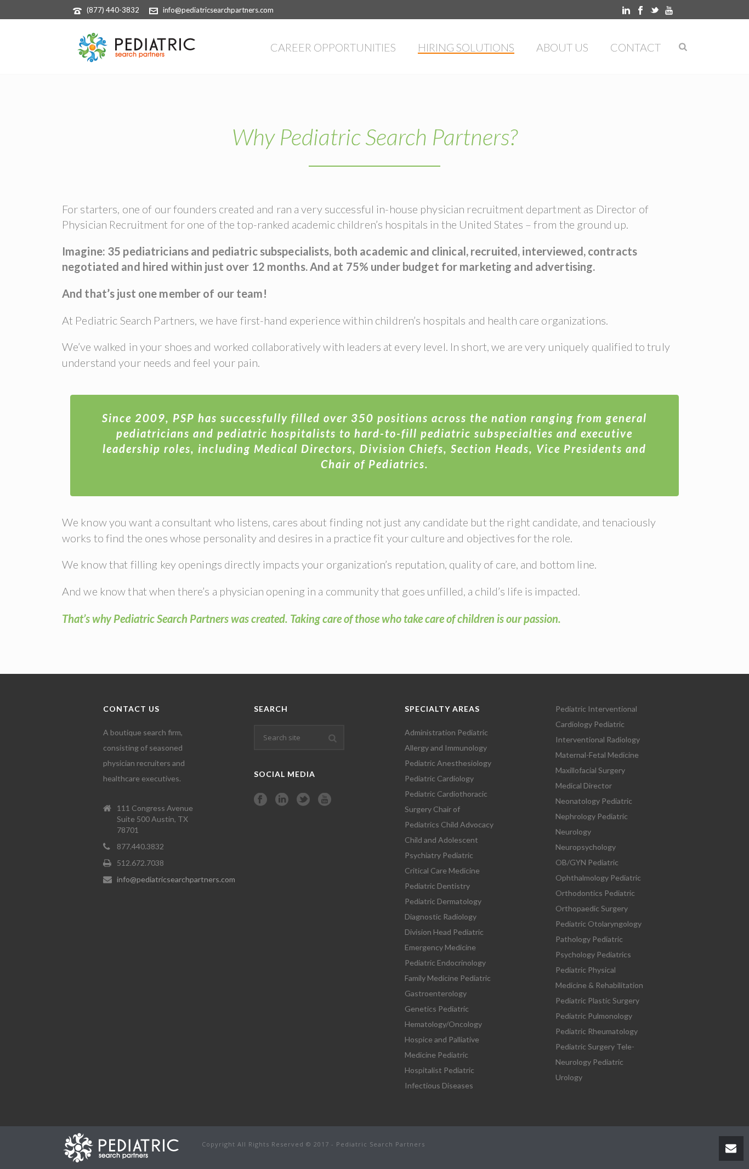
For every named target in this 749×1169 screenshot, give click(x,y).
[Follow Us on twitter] (303, 800)
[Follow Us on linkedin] (281, 800)
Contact (635, 47)
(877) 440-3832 (113, 9)
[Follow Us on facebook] (260, 800)
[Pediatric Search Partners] (126, 1146)
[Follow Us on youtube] (324, 800)
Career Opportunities (333, 47)
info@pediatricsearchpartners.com (218, 9)
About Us (562, 47)
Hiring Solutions (466, 47)
